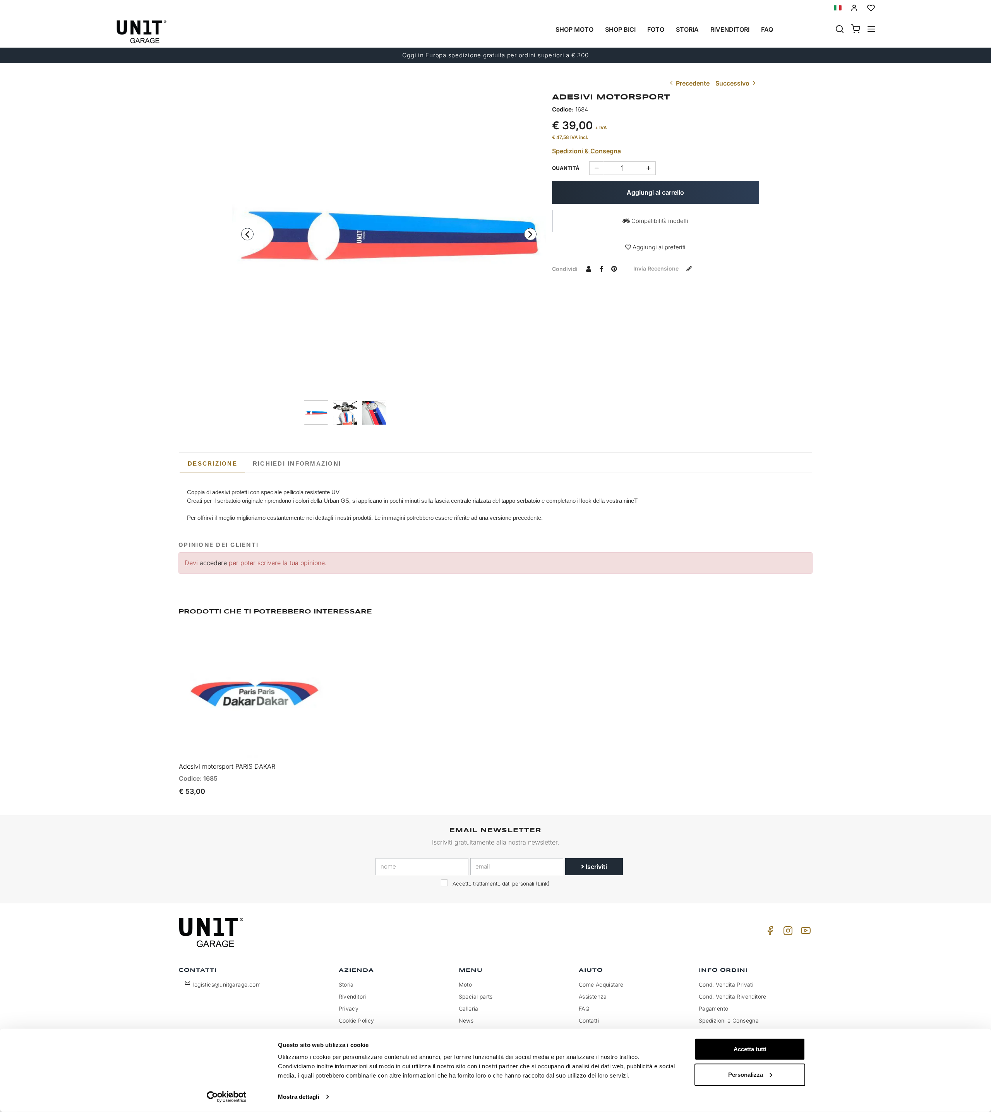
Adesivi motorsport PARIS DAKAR (227, 766)
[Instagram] (786, 932)
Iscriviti (595, 866)
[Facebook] (769, 932)
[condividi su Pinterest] (614, 268)
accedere (213, 563)
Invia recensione (656, 268)
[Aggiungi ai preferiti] (304, 639)
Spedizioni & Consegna (586, 151)
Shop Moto (574, 29)
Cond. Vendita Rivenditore (732, 996)
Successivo (733, 83)
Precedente (692, 83)
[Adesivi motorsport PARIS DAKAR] (389, 236)
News (466, 1020)
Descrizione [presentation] (212, 463)
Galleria (468, 1008)
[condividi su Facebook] (601, 268)
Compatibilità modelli (659, 220)
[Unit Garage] (212, 932)
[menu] (871, 29)
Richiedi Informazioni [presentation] (297, 463)
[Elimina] (648, 168)
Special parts (476, 996)
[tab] (212, 463)
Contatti (589, 1020)
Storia (687, 29)
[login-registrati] (854, 8)
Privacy (349, 1008)
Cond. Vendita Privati (726, 984)
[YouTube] (804, 932)
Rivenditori (729, 29)
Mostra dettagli (298, 1096)
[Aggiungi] (596, 168)
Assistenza (593, 996)
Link (543, 884)
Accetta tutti (750, 1049)
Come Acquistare (601, 984)
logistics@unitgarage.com (227, 984)
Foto (655, 29)
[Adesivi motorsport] (345, 413)
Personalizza (745, 1074)
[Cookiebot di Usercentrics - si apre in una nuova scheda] (227, 1097)
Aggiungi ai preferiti (658, 247)
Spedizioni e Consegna (729, 1020)
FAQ (584, 1008)
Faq (767, 29)
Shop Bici (620, 29)
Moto (465, 984)
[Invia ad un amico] (588, 268)
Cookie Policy (356, 1020)
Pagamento (714, 1008)
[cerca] (839, 29)
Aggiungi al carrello (655, 192)
